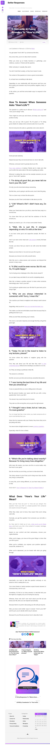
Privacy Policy (13, 723)
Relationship (25, 11)
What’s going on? (38, 109)
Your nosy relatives (15, 168)
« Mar (36, 729)
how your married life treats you (33, 306)
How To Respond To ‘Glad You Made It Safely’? (30, 488)
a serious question (38, 426)
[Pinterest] (30, 634)
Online (32, 11)
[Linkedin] (27, 634)
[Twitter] (25, 634)
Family (19, 11)
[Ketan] (13, 627)
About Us (12, 716)
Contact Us (12, 718)
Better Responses (16, 3)
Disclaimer (12, 721)
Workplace (38, 11)
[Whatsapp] (33, 634)
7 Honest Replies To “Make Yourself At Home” (26, 651)
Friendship (44, 11)
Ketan (22, 42)
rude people (32, 240)
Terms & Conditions (14, 726)
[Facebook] (22, 634)
